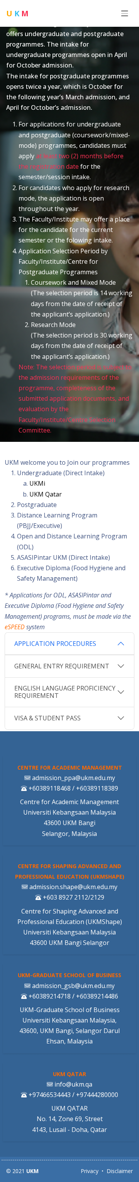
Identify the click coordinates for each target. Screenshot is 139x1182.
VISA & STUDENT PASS (47, 718)
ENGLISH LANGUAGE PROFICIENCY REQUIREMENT (64, 692)
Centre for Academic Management (69, 767)
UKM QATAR (69, 1074)
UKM (32, 1171)
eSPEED (15, 627)
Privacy (89, 1171)
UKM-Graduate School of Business (69, 975)
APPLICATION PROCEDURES (55, 643)
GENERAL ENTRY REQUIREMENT (61, 666)
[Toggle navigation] (125, 13)
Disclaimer (120, 1171)
